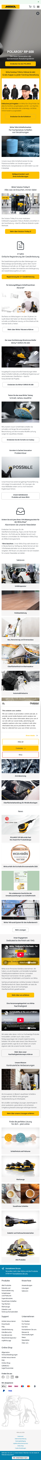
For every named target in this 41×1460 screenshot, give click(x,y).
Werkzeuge (20, 1179)
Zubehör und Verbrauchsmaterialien (20, 1233)
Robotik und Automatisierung (8, 1289)
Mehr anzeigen (20, 930)
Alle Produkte (20, 1260)
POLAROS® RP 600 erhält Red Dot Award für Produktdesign (20, 838)
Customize (19, 748)
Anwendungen (27, 1285)
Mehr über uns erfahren (20, 995)
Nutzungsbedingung (20, 1441)
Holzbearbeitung (20, 613)
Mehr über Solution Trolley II (20, 231)
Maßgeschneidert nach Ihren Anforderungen (20, 175)
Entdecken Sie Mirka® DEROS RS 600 (20, 385)
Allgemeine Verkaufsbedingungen (10, 1353)
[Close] (38, 1453)
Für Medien (26, 1321)
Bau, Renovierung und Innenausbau (21, 640)
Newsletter (25, 1340)
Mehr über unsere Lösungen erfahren (20, 1113)
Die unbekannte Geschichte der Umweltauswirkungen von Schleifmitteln (20, 894)
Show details (30, 735)
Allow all (20, 742)
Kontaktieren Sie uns (29, 1329)
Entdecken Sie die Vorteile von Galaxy (20, 440)
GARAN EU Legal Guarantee (7, 1367)
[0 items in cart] (30, 7)
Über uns (25, 1343)
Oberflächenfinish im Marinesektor (20, 666)
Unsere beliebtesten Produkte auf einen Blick (20, 496)
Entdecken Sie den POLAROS (20, 64)
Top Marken (6, 1304)
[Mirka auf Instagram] (7, 1377)
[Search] (34, 7)
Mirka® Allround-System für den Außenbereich (20, 922)
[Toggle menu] (38, 7)
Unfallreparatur (20, 586)
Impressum (20, 1436)
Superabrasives (7, 1298)
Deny (20, 754)
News (24, 1337)
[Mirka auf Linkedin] (12, 1377)
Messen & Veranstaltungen (28, 1333)
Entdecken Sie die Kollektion (20, 116)
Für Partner (26, 1324)
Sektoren (25, 1291)
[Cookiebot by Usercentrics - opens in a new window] (30, 703)
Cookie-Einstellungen (20, 1448)
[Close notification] (38, 2)
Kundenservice (7, 1335)
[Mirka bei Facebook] (3, 1377)
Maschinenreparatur (9, 1338)
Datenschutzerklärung (20, 1439)
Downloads (6, 1324)
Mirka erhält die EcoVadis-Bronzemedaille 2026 (20, 866)
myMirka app (6, 1340)
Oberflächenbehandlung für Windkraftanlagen (20, 803)
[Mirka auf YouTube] (16, 1377)
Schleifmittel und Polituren (20, 1151)
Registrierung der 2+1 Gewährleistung (20, 277)
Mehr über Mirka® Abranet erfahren (20, 329)
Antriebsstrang (20, 776)
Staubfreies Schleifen (20, 1206)
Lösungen (25, 1288)
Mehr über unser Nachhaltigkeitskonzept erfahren (20, 1053)
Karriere (24, 1327)
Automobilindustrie (20, 693)
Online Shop (6, 1363)
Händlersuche (7, 1332)
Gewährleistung (7, 1329)
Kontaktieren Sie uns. (20, 1273)
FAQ (3, 1327)
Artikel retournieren (9, 1321)
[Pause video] (37, 13)
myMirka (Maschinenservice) (20, 1443)
